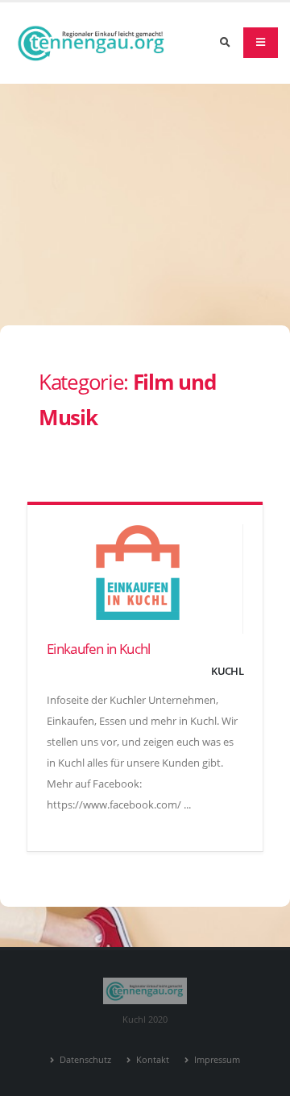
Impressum (216, 1059)
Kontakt (151, 1059)
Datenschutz (84, 1059)
